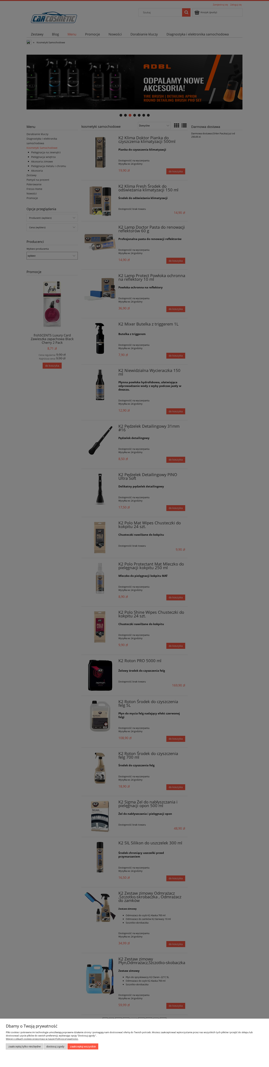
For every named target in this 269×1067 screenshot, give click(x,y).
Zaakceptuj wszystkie (83, 1046)
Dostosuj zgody (55, 1046)
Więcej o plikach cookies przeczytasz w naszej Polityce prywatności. (42, 1038)
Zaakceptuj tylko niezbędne (24, 1046)
